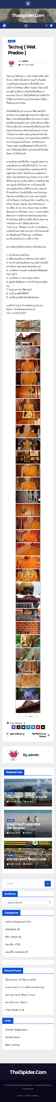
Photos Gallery (31, 1095)
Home (20, 1095)
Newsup (45, 1085)
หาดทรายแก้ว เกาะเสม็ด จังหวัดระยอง (23, 826)
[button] (46, 25)
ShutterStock (12, 1037)
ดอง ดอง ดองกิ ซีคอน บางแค (26, 859)
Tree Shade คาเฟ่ (14, 1009)
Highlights (10, 929)
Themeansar (27, 1089)
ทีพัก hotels (11, 936)
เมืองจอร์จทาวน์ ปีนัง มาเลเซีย (27, 797)
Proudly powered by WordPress (18, 1085)
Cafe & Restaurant (15, 921)
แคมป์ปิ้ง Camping (14, 952)
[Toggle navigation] (26, 26)
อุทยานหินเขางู (17, 734)
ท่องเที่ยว (12, 41)
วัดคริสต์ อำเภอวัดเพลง (39, 735)
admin (25, 61)
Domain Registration (16, 1029)
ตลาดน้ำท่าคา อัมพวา (16, 1002)
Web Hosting (12, 1044)
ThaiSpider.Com (28, 15)
